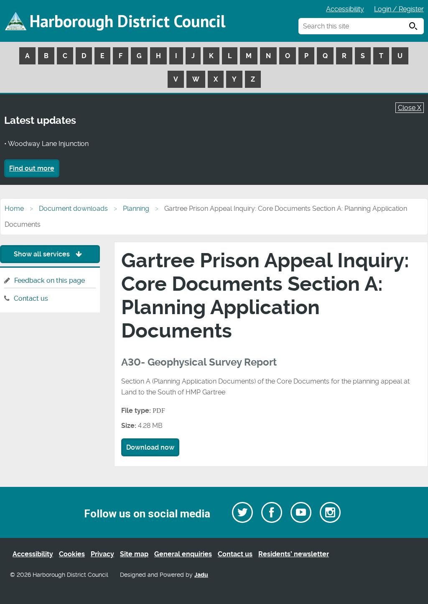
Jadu (201, 574)
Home (14, 208)
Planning (136, 208)
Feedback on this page (49, 280)
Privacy (102, 554)
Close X (409, 108)
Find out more (31, 168)
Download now (150, 447)
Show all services (42, 254)
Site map (134, 554)
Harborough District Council (127, 21)
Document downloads (73, 208)
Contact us (31, 298)
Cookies (72, 554)
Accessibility (345, 9)
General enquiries (183, 554)
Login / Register (399, 9)
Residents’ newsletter (293, 554)
